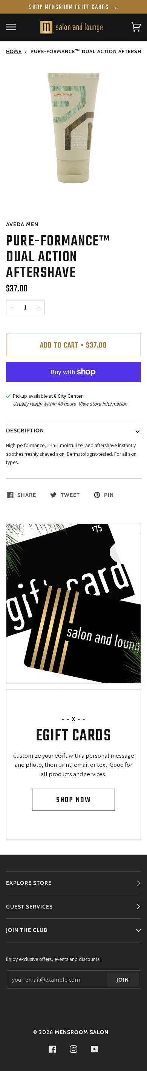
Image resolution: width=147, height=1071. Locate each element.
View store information (102, 403)
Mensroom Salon (82, 1032)
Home (13, 51)
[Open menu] (17, 27)
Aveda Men (22, 224)
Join (122, 979)
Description (25, 430)
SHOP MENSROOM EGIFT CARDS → (73, 7)
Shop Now (73, 800)
